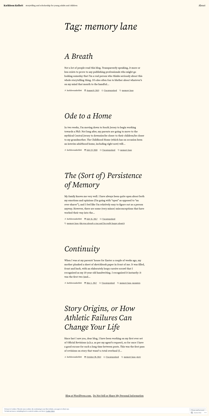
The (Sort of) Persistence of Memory (103, 180)
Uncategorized (110, 90)
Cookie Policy (50, 411)
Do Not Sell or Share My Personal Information (118, 395)
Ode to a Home (87, 116)
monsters (136, 283)
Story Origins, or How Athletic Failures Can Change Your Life (99, 318)
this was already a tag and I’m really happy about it (102, 223)
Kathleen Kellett (13, 5)
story (138, 357)
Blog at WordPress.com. (78, 395)
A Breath (78, 56)
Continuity (81, 249)
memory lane (128, 90)
